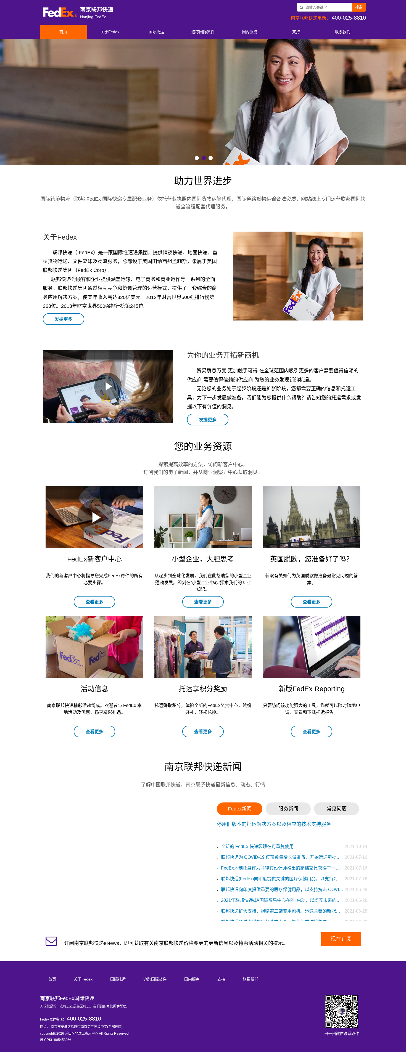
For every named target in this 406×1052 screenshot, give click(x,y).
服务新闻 (288, 809)
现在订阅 (341, 939)
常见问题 (337, 809)
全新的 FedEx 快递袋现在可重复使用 (257, 846)
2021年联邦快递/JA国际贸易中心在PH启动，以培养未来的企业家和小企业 (282, 900)
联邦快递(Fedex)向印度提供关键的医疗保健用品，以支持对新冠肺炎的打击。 (282, 878)
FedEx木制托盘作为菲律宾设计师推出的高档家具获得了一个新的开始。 (282, 868)
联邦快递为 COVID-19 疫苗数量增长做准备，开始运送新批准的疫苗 (282, 857)
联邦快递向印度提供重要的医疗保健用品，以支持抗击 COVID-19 (282, 889)
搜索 (358, 7)
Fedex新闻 (240, 809)
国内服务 (249, 32)
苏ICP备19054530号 (55, 1040)
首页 (63, 32)
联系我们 (342, 32)
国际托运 (156, 32)
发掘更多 (63, 319)
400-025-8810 (84, 1019)
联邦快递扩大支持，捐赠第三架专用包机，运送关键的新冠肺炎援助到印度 (282, 911)
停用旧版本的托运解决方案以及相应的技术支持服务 (274, 824)
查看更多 (94, 602)
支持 (296, 32)
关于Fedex (110, 32)
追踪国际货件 (203, 32)
